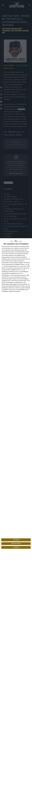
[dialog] (16, 516)
